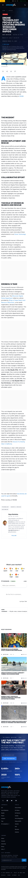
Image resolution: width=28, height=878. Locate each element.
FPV (16, 826)
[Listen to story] (11, 71)
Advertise (3, 843)
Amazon (3, 818)
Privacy (3, 875)
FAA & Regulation (19, 818)
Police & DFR (18, 821)
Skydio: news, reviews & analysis (18, 611)
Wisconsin (5, 509)
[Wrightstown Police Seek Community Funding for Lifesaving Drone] (14, 664)
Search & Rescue (16, 506)
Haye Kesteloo (13, 514)
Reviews (17, 829)
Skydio (11, 10)
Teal (2, 821)
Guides (16, 815)
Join (24, 860)
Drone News (18, 807)
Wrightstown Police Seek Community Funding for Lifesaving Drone (12, 673)
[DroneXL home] (11, 5)
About (2, 838)
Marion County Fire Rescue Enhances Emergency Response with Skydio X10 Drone (10, 697)
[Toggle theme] (25, 5)
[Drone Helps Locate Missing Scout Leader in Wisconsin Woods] (14, 640)
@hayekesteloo (12, 532)
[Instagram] (16, 800)
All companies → (5, 824)
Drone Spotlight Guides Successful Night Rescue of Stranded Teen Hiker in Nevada (14, 722)
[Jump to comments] (15, 71)
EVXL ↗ (3, 849)
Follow (14, 535)
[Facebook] (7, 800)
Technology (5, 506)
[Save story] (3, 71)
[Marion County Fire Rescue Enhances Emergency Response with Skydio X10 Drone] (14, 688)
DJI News (17, 810)
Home (3, 10)
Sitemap (14, 875)
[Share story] (7, 71)
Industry (17, 832)
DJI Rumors (17, 813)
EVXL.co (10, 527)
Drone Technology (20, 234)
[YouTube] (11, 800)
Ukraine (17, 824)
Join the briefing (9, 758)
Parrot (2, 815)
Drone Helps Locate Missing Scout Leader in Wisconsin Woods (11, 649)
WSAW (21, 96)
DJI (2, 807)
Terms (8, 875)
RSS (19, 875)
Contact (3, 841)
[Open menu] (3, 5)
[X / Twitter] (3, 800)
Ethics (2, 846)
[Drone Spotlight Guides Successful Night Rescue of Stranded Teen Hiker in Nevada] (14, 712)
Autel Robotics (4, 810)
